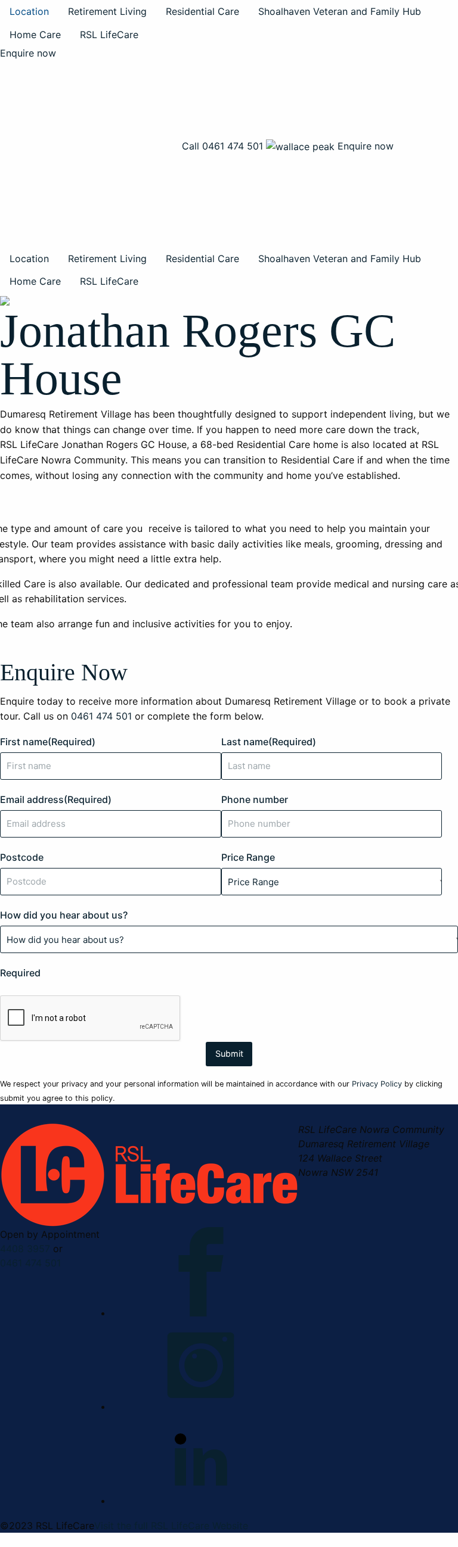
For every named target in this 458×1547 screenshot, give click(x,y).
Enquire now (28, 53)
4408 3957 (25, 1249)
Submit (229, 1053)
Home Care (35, 35)
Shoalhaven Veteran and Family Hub (339, 11)
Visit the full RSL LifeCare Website (171, 1526)
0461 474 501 (30, 1263)
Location (29, 11)
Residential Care (202, 11)
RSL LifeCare (109, 35)
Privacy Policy (377, 1083)
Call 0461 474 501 (222, 146)
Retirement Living (107, 11)
